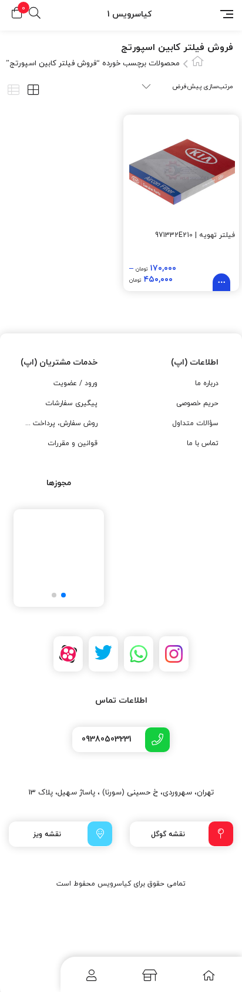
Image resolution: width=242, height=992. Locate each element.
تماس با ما (203, 443)
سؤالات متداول (195, 423)
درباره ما (207, 383)
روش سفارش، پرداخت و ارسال (60, 423)
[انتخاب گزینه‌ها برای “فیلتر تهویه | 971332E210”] (221, 282)
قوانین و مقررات (73, 443)
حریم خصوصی (197, 403)
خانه (197, 61)
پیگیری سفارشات (71, 403)
